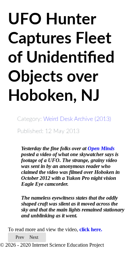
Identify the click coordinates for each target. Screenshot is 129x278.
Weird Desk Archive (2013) (77, 119)
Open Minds (101, 148)
